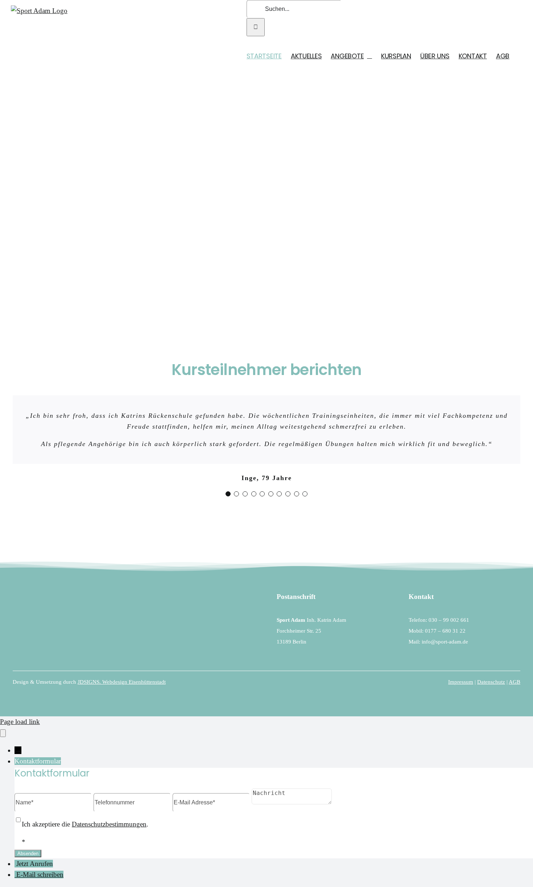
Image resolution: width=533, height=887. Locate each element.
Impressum (460, 682)
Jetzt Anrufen (34, 863)
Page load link (20, 721)
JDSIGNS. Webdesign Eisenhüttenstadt (122, 682)
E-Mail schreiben (39, 874)
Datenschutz (491, 682)
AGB (514, 682)
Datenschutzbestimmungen (109, 824)
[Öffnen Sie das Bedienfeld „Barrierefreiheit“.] (3, 733)
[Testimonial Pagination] (228, 493)
